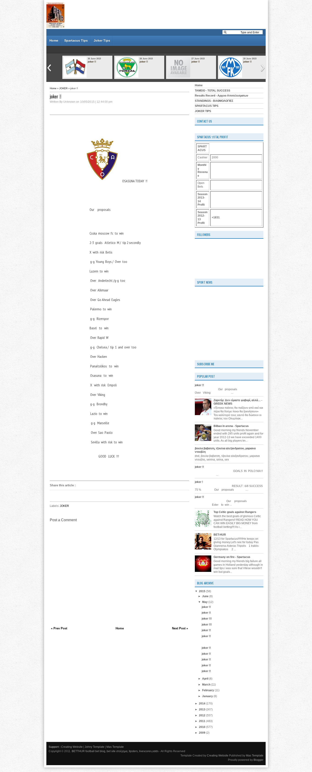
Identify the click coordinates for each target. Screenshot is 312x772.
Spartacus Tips (76, 40)
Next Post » (180, 628)
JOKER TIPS (203, 111)
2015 (202, 591)
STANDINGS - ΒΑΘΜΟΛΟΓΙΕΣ (214, 100)
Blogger (258, 760)
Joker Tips (102, 40)
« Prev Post (59, 628)
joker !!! (207, 618)
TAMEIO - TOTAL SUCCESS (212, 90)
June (205, 596)
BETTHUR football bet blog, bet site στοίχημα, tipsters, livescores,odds (115, 751)
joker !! (92, 61)
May (205, 602)
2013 (202, 709)
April (205, 678)
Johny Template (94, 746)
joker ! (199, 482)
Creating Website (72, 746)
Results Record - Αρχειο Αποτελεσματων (221, 95)
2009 (202, 732)
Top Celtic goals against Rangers (235, 512)
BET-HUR (220, 534)
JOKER (63, 88)
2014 (202, 703)
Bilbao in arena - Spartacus (231, 426)
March (206, 684)
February (208, 690)
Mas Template (115, 746)
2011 (202, 721)
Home (53, 40)
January (208, 696)
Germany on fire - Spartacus (232, 557)
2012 (202, 715)
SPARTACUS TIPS (206, 105)
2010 (202, 727)
